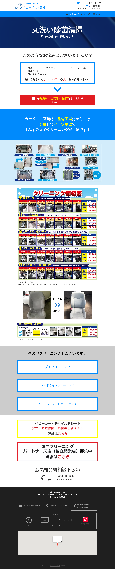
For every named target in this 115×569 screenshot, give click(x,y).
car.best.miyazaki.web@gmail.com (32, 506)
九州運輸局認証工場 (32, 3)
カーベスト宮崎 (35, 7)
